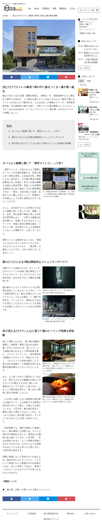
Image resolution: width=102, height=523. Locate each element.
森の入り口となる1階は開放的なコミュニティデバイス (38, 137)
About (36, 8)
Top (29, 8)
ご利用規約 (31, 513)
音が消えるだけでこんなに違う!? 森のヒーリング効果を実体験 (41, 143)
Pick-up (83, 85)
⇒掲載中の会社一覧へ (87, 33)
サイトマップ (12, 513)
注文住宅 (83, 27)
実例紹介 (46, 8)
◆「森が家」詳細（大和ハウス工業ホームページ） (27, 489)
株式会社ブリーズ (51, 519)
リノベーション (85, 29)
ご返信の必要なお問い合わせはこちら (89, 187)
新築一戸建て (84, 24)
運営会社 (70, 513)
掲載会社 (63, 8)
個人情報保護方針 (51, 513)
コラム (72, 8)
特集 (54, 8)
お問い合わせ (89, 513)
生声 (81, 81)
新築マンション (85, 22)
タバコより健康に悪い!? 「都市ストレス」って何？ (36, 131)
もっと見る (84, 68)
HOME (5, 16)
